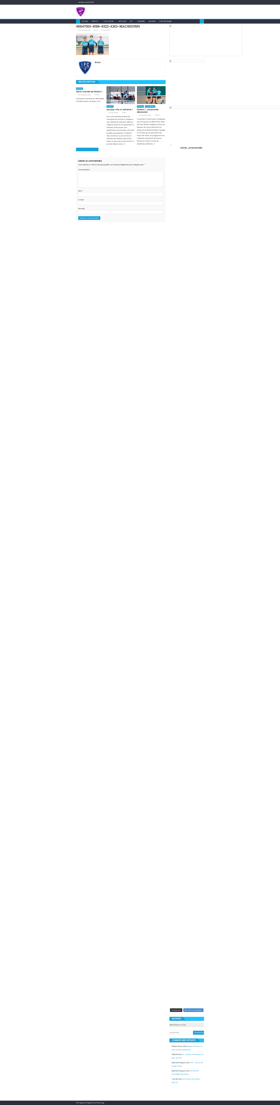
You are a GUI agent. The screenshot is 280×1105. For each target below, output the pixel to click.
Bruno (96, 30)
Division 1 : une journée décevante (147, 110)
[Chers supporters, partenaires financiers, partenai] (200, 943)
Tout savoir (108, 21)
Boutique (122, 21)
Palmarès (141, 21)
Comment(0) (105, 30)
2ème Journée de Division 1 (89, 91)
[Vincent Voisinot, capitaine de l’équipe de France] (173, 955)
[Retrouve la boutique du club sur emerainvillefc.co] (200, 620)
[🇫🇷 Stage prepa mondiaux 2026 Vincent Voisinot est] (173, 632)
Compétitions (150, 106)
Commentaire (84, 170)
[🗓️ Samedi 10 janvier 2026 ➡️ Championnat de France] (191, 949)
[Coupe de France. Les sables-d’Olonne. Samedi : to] (191, 773)
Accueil (85, 21)
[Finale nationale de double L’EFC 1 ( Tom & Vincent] (182, 190)
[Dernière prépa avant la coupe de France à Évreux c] (182, 643)
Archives (152, 21)
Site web (81, 209)
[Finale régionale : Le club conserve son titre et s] (200, 307)
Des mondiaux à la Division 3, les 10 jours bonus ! (88, 150)
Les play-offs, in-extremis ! (120, 109)
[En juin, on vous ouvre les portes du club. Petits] (200, 208)
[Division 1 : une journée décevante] (151, 95)
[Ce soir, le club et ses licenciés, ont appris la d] (200, 818)
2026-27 (95, 21)
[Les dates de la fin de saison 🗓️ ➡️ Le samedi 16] (173, 334)
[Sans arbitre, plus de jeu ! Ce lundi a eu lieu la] (173, 804)
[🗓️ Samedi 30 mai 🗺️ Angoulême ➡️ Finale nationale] (191, 196)
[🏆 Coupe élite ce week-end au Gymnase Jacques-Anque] (182, 435)
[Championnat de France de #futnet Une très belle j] (182, 943)
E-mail (81, 200)
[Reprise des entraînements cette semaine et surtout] (173, 210)
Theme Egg (100, 1103)
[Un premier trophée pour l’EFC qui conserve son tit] (191, 668)
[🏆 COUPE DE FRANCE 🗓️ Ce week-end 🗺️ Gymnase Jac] (191, 315)
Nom (80, 191)
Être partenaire (165, 21)
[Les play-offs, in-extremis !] (121, 95)
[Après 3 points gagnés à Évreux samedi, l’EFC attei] (182, 814)
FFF (131, 21)
